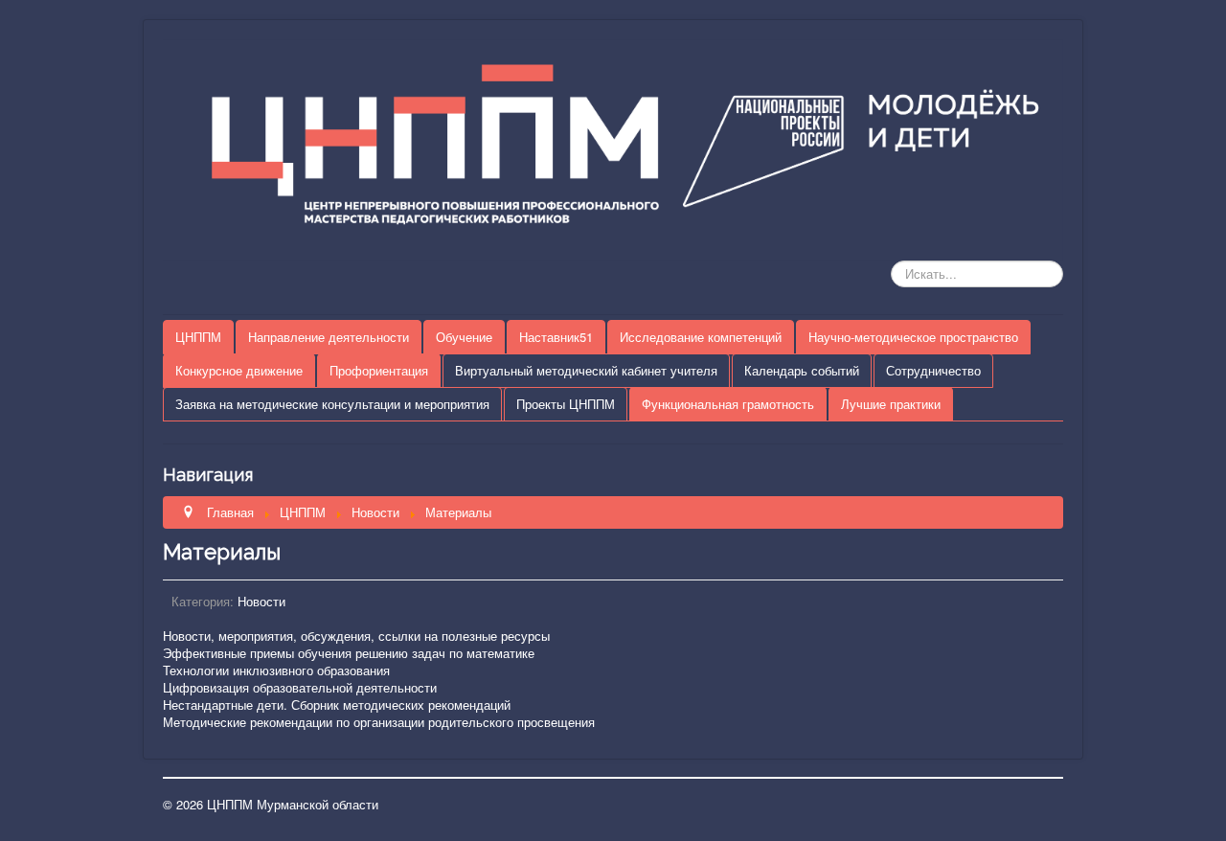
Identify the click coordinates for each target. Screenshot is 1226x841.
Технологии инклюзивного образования (276, 670)
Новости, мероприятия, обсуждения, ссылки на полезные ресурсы (356, 635)
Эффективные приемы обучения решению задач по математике (348, 653)
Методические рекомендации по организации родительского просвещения (379, 722)
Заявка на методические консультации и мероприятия (332, 404)
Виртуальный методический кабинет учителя (586, 370)
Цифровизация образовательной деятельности (300, 687)
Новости (261, 601)
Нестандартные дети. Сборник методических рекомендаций (337, 704)
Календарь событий (801, 370)
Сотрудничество (933, 370)
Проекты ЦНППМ (565, 404)
